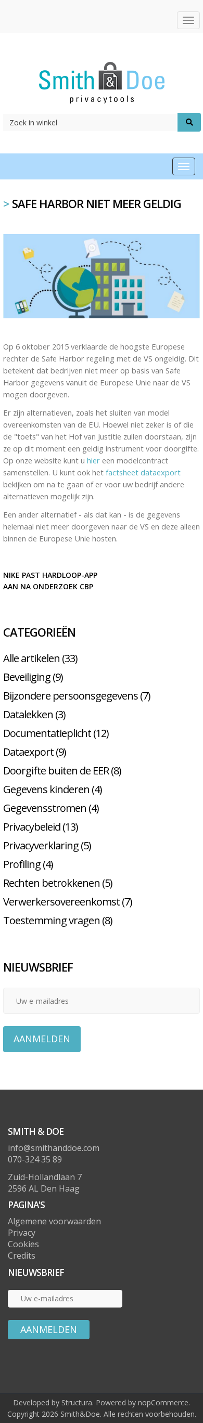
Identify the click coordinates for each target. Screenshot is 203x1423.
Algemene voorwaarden (54, 1221)
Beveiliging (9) (33, 677)
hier (93, 460)
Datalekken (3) (34, 714)
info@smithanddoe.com (53, 1148)
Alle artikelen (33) (40, 658)
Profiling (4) (28, 864)
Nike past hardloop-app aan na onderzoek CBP (50, 580)
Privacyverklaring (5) (47, 845)
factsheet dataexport (143, 472)
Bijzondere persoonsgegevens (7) (76, 696)
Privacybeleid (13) (40, 827)
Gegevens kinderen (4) (52, 789)
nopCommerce (163, 1402)
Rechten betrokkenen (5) (57, 883)
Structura (76, 1402)
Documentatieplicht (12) (56, 733)
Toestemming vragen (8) (57, 920)
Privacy (21, 1232)
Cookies (23, 1244)
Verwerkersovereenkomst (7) (67, 902)
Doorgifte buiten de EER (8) (62, 771)
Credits (21, 1255)
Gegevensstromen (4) (51, 808)
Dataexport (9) (34, 752)
